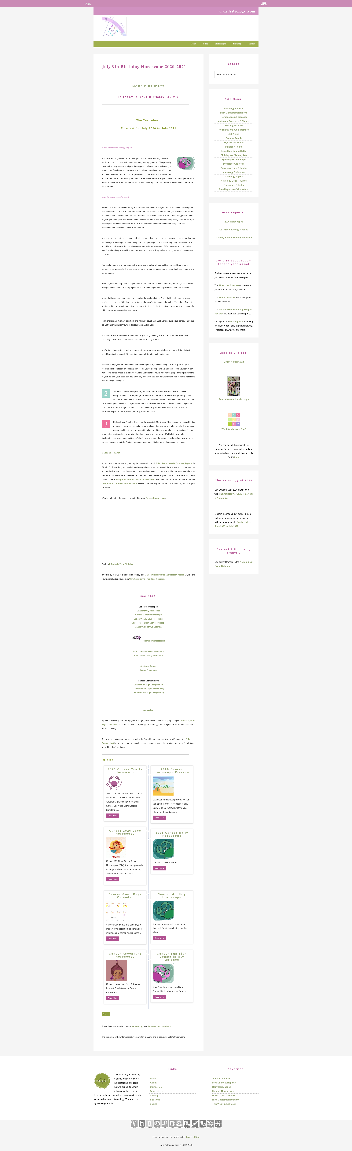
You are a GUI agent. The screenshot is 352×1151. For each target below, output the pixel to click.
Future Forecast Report (153, 641)
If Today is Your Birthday (121, 564)
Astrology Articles (233, 125)
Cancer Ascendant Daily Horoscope (148, 623)
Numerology (148, 710)
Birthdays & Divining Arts (234, 155)
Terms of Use (157, 1091)
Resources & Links (234, 185)
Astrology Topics (234, 176)
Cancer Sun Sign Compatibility (148, 685)
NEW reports (236, 321)
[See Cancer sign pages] (157, 1129)
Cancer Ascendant (148, 670)
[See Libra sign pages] (179, 1129)
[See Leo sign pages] (164, 1129)
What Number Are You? (234, 429)
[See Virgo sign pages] (172, 1129)
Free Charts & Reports (224, 1083)
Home (153, 1078)
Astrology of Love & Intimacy (234, 130)
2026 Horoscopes (234, 222)
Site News (155, 1100)
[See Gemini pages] (149, 1129)
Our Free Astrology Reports (233, 230)
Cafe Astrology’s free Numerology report (164, 575)
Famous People (234, 138)
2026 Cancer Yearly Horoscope (148, 655)
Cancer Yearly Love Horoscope (148, 619)
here (236, 457)
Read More (113, 816)
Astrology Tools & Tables (234, 168)
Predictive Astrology (233, 164)
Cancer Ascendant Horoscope (125, 955)
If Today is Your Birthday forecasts (234, 237)
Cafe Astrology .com (122, 25)
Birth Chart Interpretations (233, 113)
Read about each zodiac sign (234, 399)
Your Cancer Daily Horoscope (172, 834)
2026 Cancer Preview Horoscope (148, 651)
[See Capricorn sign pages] (202, 1129)
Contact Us (156, 1087)
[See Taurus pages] (141, 1129)
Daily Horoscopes (221, 1087)
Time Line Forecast (229, 285)
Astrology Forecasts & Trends (233, 121)
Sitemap (154, 1095)
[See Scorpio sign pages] (186, 1129)
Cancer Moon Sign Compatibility (148, 688)
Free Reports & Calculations (233, 189)
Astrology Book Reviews (234, 181)
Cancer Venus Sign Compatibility (148, 692)
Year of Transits (227, 297)
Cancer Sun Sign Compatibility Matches (172, 956)
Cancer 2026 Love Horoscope (125, 832)
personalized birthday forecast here (119, 483)
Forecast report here (155, 498)
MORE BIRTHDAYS (148, 86)
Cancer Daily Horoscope (148, 611)
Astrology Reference (234, 172)
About (153, 1083)
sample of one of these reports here (135, 479)
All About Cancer (148, 666)
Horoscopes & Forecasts (234, 117)
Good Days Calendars (223, 1095)
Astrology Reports (233, 108)
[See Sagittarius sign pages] (195, 1129)
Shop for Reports (221, 1078)
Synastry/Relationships (234, 159)
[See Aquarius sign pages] (210, 1129)
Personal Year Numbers (159, 1026)
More (105, 1014)
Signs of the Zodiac (234, 142)
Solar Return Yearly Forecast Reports (174, 463)
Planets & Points (233, 147)
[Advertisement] (148, 531)
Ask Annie (233, 134)
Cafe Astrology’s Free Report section (147, 579)
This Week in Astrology (224, 1104)
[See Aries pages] (134, 1129)
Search (153, 1104)
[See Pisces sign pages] (218, 1129)
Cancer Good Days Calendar (148, 627)
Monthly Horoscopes (223, 1091)
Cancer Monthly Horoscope (148, 615)
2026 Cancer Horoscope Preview (172, 771)
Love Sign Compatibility (233, 151)
